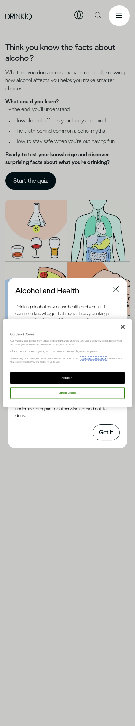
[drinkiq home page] (19, 16)
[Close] (122, 327)
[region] (67, 363)
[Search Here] (98, 16)
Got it (106, 432)
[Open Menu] (119, 15)
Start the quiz (30, 180)
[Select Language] (78, 15)
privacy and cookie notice (93, 358)
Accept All (68, 377)
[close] (21, 290)
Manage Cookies (68, 392)
